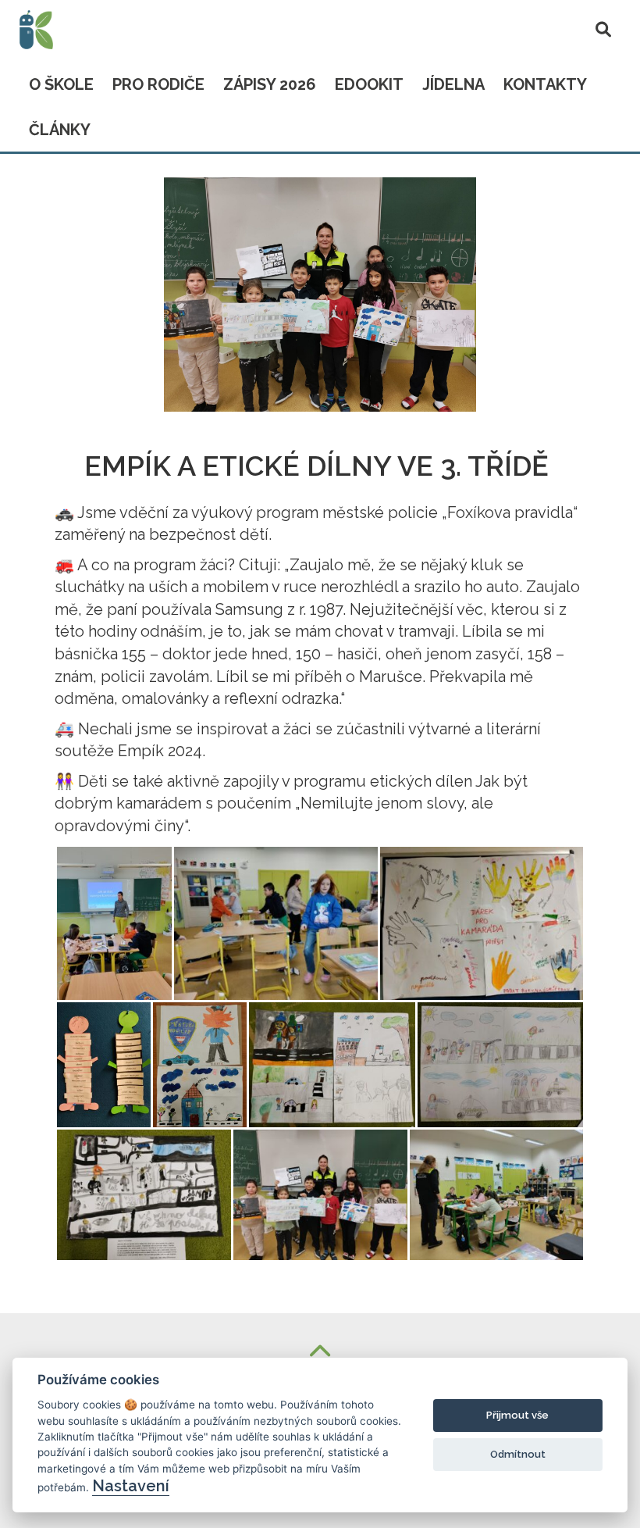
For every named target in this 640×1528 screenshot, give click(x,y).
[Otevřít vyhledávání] (603, 26)
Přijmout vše (517, 1415)
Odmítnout (518, 1454)
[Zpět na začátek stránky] (320, 1352)
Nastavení (130, 1485)
